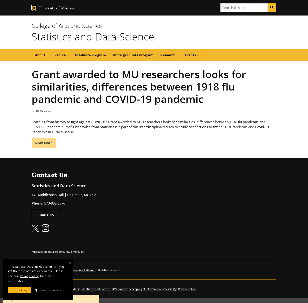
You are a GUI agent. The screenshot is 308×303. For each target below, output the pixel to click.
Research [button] (168, 55)
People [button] (60, 55)
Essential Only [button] (20, 290)
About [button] (40, 55)
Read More (43, 143)
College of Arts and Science (67, 26)
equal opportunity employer (65, 252)
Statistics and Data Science (93, 36)
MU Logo (34, 8)
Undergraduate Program (133, 55)
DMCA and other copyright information (136, 289)
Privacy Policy (29, 276)
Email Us (46, 215)
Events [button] (190, 55)
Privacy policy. (187, 289)
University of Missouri (56, 8)
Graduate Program (90, 55)
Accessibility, (169, 289)
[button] (47, 290)
